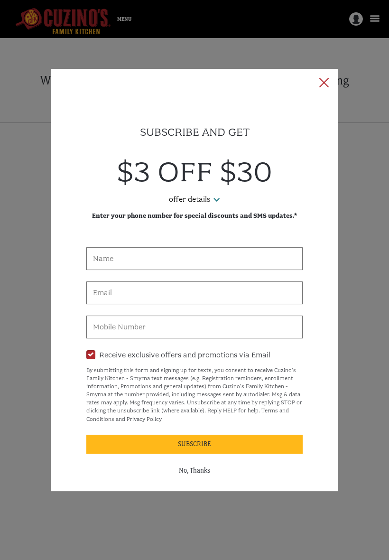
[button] (324, 83)
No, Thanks (194, 470)
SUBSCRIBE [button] (194, 443)
